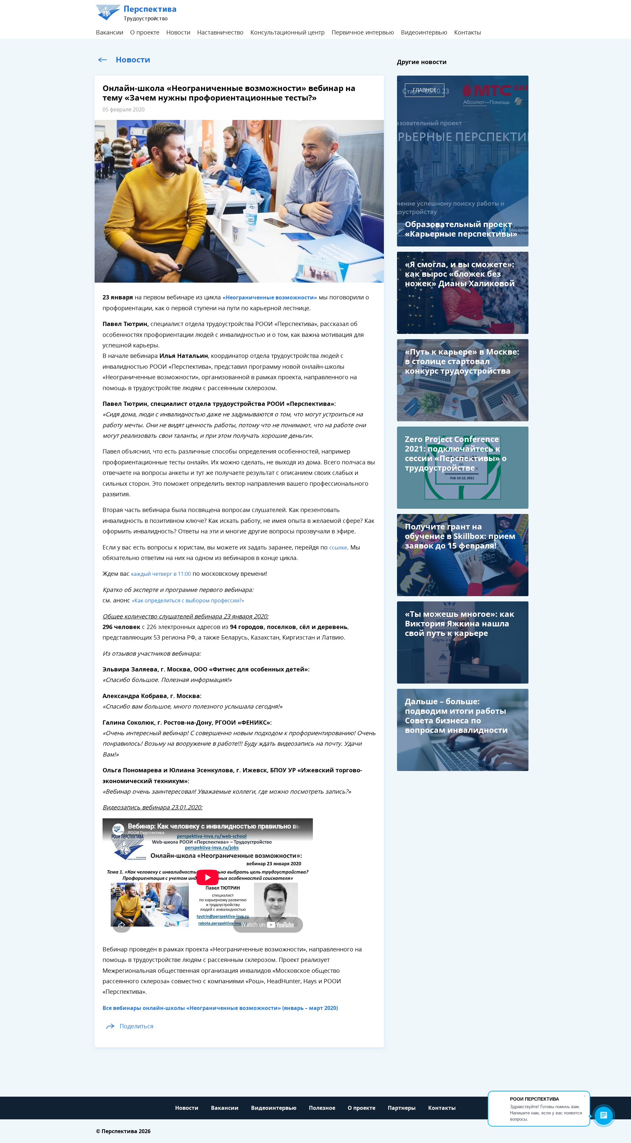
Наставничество (220, 32)
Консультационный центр (287, 32)
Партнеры (402, 1108)
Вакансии (109, 32)
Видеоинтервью (424, 32)
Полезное (322, 1108)
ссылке (338, 548)
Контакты (467, 32)
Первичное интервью (363, 32)
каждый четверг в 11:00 (161, 574)
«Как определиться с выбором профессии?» (188, 600)
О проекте (144, 32)
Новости (178, 32)
